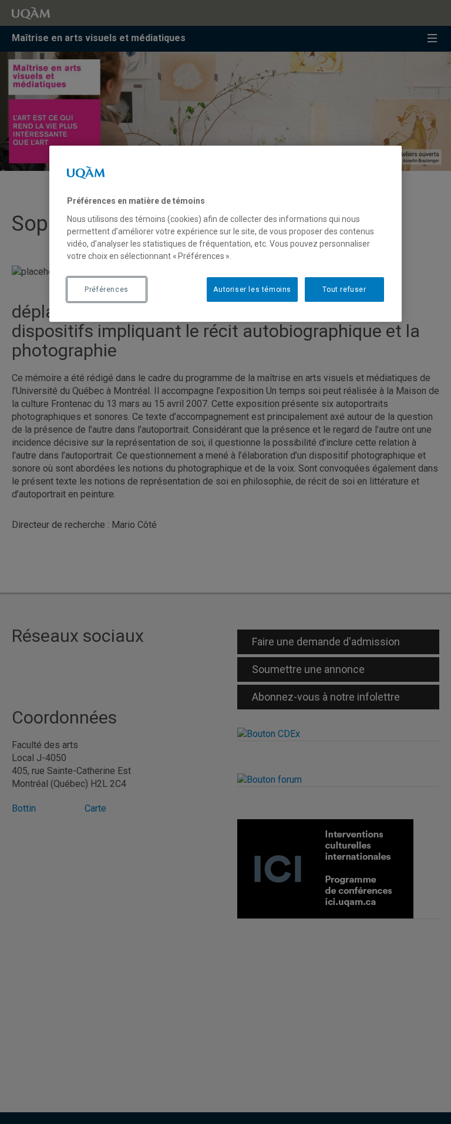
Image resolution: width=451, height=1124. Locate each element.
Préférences (107, 289)
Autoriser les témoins (252, 289)
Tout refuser (344, 289)
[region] (225, 234)
